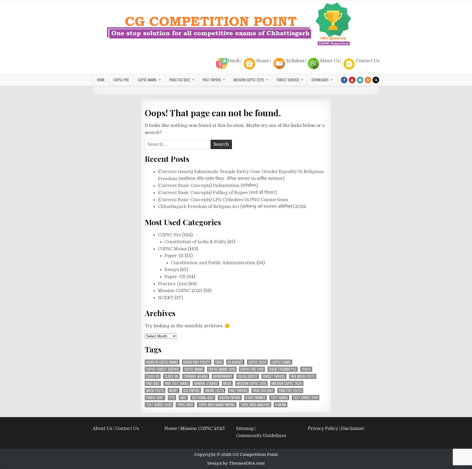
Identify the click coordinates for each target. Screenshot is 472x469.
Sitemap (245, 428)
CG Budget (235, 362)
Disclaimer (352, 428)
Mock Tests (155, 390)
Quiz (183, 397)
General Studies (206, 383)
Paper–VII (175, 276)
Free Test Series (177, 383)
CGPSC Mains (147, 79)
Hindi (234, 60)
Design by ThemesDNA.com (236, 463)
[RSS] (368, 80)
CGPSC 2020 (257, 362)
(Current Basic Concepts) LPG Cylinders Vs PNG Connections (223, 199)
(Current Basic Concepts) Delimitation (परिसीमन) (208, 185)
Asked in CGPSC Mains (162, 362)
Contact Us (367, 60)
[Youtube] (352, 80)
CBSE (218, 362)
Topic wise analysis (255, 404)
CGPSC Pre (121, 79)
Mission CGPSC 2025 (249, 79)
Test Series (279, 397)
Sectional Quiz (203, 397)
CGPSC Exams (281, 362)
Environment (222, 376)
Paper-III (174, 255)
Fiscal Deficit (248, 376)
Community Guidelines (261, 435)
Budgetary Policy (196, 362)
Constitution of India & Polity (195, 241)
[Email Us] (360, 80)
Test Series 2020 (159, 404)
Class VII (152, 376)
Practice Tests (290, 390)
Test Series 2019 (305, 397)
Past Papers (238, 390)
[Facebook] (344, 80)
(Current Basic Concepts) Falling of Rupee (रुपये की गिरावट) (217, 192)
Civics (306, 369)
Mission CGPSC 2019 (251, 383)
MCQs (227, 383)
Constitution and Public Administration (213, 262)
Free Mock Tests (302, 376)
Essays (171, 269)
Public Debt (155, 397)
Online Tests (214, 390)
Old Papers (191, 390)
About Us (329, 60)
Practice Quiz (179, 79)
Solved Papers (229, 397)
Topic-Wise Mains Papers (216, 404)
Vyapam (280, 404)
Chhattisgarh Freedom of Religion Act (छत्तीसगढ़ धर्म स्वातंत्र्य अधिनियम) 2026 (232, 206)
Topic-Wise (185, 404)
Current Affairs (196, 376)
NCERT (165, 297)
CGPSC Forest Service (162, 369)
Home (262, 60)
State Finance (256, 397)
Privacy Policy (323, 428)
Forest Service (288, 79)
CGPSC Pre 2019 (252, 369)
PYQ (172, 397)
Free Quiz (153, 383)
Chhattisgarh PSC (282, 369)
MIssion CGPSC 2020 (287, 383)
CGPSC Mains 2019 (221, 369)
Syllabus (295, 60)
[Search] (376, 80)
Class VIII (171, 376)
